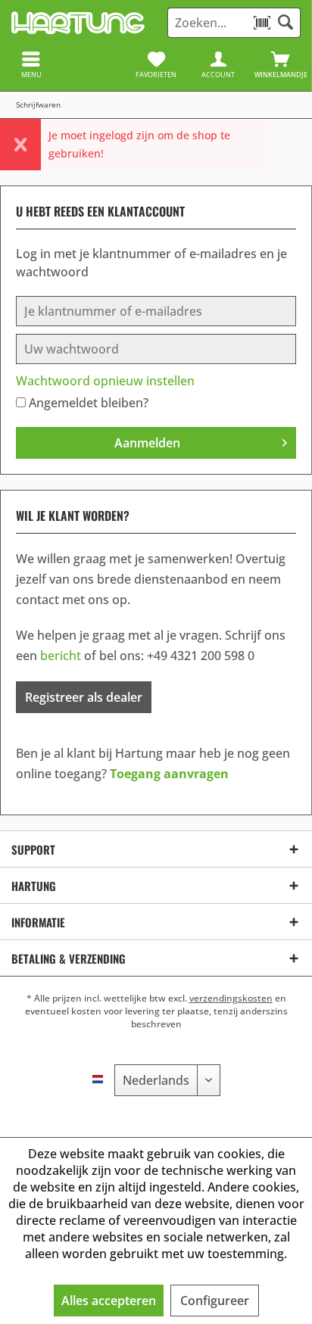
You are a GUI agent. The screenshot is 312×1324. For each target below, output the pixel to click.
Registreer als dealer (83, 697)
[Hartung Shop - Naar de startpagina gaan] (78, 23)
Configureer (214, 1300)
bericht (60, 655)
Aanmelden (147, 443)
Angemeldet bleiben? (88, 402)
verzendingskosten (231, 998)
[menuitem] (281, 64)
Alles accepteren (108, 1300)
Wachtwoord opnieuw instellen (105, 380)
